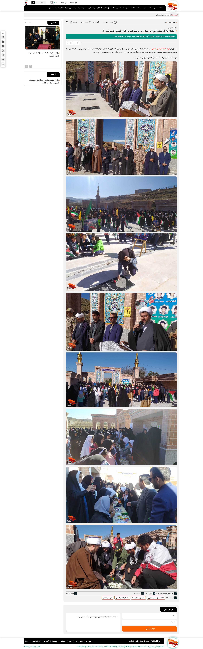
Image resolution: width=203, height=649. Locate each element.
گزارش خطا (149, 593)
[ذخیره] (71, 22)
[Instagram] (3, 55)
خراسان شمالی (172, 22)
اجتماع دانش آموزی (122, 597)
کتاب (133, 8)
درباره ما (88, 641)
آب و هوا (46, 641)
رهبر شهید (91, 8)
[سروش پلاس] (3, 41)
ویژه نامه (114, 8)
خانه (160, 8)
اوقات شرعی (36, 641)
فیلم (144, 8)
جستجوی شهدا (70, 8)
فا (54, 2)
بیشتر (29, 22)
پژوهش (106, 8)
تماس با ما (79, 641)
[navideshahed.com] (173, 6)
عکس (150, 8)
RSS (26, 641)
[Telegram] (3, 59)
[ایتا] (3, 46)
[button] (30, 66)
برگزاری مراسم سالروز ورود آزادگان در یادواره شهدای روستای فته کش (44, 81)
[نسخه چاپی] (67, 22)
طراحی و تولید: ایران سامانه (32, 646)
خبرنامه (63, 641)
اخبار (155, 8)
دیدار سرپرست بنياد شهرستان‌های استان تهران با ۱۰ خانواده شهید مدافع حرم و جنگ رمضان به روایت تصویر (42, 56)
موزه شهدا (81, 8)
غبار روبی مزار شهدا (138, 597)
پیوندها (54, 641)
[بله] (3, 50)
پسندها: (137, 593)
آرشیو (70, 641)
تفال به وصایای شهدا (55, 8)
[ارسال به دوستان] (75, 22)
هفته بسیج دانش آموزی (156, 597)
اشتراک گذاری (70, 593)
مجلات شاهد (124, 8)
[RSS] (3, 64)
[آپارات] (3, 37)
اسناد (138, 8)
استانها (99, 8)
